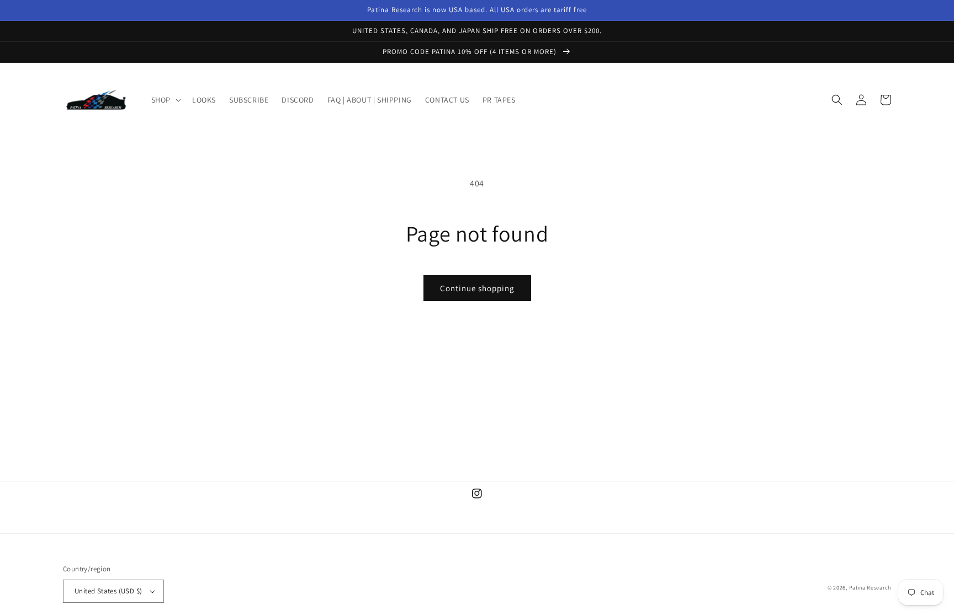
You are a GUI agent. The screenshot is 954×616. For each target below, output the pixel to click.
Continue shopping (477, 288)
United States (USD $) (108, 591)
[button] (165, 99)
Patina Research (870, 587)
